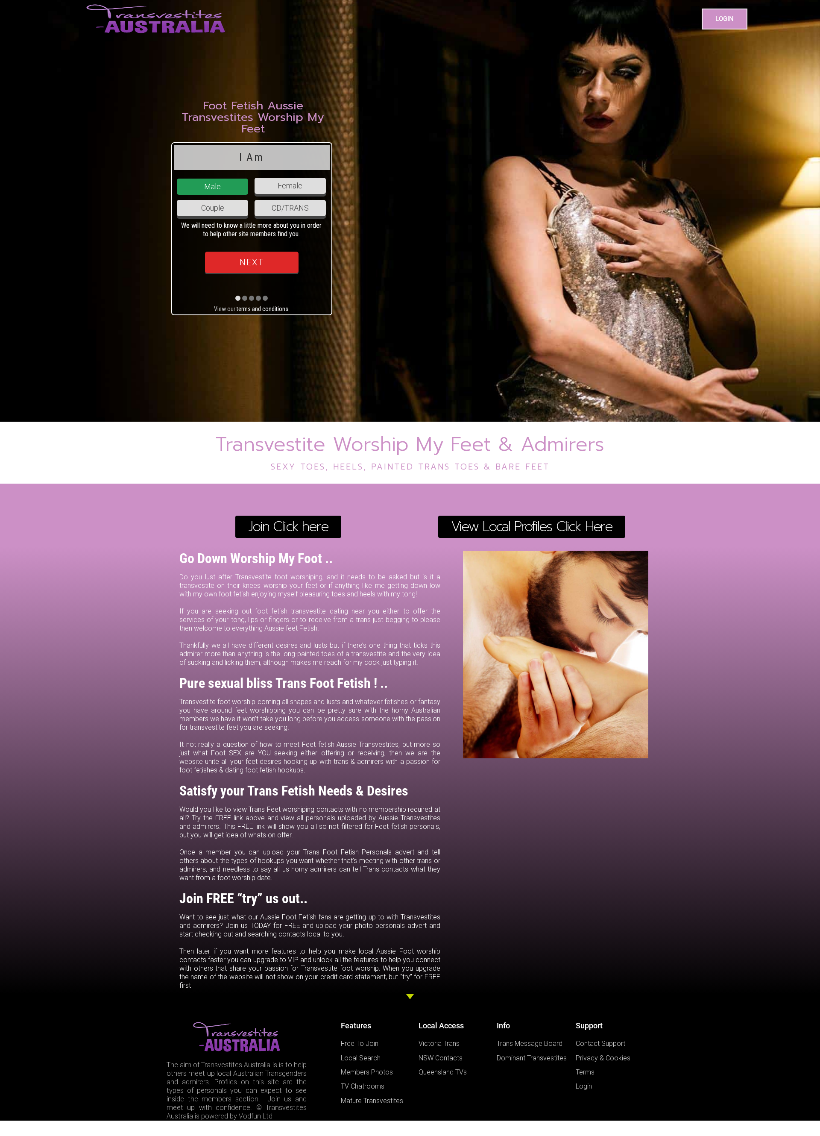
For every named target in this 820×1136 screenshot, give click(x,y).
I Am (251, 157)
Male (212, 186)
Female (290, 185)
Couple (212, 207)
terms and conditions (262, 308)
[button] (724, 19)
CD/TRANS (290, 207)
